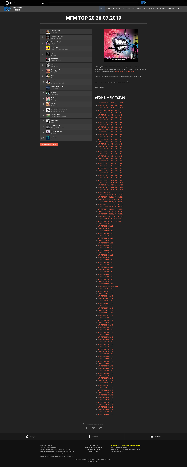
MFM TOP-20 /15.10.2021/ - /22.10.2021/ (110, 127)
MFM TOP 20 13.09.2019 (105, 322)
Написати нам (93, 445)
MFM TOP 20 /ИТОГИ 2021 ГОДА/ (108, 110)
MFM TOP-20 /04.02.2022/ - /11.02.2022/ (110, 103)
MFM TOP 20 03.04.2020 (105, 262)
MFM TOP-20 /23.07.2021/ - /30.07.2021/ (110, 141)
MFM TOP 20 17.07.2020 (105, 228)
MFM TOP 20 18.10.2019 (105, 310)
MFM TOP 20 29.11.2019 (105, 298)
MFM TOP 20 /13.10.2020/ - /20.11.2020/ (110, 192)
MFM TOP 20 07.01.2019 (105, 378)
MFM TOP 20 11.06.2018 (105, 400)
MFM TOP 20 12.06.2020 (105, 240)
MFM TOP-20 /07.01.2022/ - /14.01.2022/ (110, 108)
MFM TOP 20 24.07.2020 (105, 226)
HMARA (97, 462)
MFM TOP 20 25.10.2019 (105, 308)
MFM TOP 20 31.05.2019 (105, 347)
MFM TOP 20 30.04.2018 (105, 407)
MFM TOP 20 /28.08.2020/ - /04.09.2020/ (110, 214)
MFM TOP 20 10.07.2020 (105, 231)
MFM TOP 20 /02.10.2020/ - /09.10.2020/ (110, 202)
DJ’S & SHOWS (136, 9)
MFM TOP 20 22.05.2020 (105, 248)
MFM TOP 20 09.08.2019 (105, 327)
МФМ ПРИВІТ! (161, 9)
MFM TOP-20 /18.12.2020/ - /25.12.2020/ (110, 182)
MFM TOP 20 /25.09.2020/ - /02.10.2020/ (110, 204)
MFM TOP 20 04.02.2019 (105, 375)
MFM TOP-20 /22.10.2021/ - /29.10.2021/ (110, 125)
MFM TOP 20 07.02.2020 (105, 277)
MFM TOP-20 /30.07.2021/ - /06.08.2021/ (110, 139)
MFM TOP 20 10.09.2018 (105, 390)
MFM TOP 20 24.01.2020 (105, 281)
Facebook (95, 436)
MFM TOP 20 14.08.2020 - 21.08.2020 (109, 219)
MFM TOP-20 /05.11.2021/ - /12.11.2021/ (110, 120)
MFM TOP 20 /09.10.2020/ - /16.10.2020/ (110, 199)
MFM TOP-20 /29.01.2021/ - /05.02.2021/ (110, 175)
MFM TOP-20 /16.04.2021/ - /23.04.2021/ (110, 153)
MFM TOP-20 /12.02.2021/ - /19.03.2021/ (110, 166)
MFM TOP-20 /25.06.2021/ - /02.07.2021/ (110, 146)
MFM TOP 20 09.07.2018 (105, 395)
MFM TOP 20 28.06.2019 (105, 339)
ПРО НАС (171, 9)
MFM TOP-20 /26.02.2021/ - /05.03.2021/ (110, 168)
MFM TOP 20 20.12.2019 (105, 291)
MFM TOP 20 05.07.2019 (105, 337)
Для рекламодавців (93, 449)
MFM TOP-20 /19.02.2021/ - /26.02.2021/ (110, 170)
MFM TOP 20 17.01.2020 (105, 284)
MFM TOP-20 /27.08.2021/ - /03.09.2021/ (110, 134)
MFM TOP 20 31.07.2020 (105, 223)
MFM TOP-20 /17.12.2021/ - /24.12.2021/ (110, 112)
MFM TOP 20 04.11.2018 (105, 385)
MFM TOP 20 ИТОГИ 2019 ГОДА (108, 286)
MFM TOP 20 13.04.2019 (105, 359)
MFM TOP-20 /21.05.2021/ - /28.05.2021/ (110, 149)
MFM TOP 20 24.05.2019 (105, 349)
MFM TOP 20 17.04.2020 (105, 257)
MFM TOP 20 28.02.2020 (105, 272)
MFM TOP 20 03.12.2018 (105, 383)
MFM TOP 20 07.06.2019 (105, 344)
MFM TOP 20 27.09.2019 (105, 318)
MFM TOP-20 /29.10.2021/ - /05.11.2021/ (110, 122)
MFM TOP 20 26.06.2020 (105, 235)
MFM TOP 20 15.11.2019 (105, 303)
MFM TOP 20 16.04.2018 (105, 409)
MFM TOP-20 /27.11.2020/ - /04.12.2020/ (110, 187)
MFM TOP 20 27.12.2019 (105, 289)
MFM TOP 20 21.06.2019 (105, 342)
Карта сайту (93, 452)
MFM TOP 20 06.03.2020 (105, 269)
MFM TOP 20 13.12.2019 (105, 293)
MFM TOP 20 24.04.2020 (105, 255)
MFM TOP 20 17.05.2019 (105, 351)
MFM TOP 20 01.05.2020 (105, 252)
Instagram (158, 436)
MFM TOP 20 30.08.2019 (105, 325)
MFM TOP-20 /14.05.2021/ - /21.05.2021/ (110, 151)
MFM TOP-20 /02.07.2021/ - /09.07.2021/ (110, 144)
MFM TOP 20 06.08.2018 (105, 392)
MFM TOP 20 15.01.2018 (105, 414)
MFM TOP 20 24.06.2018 (105, 397)
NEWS (128, 9)
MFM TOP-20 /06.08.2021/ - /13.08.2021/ (110, 137)
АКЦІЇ (102, 9)
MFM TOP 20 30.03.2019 (105, 363)
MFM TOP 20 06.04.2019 (105, 361)
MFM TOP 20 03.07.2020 (105, 233)
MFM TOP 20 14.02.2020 (105, 274)
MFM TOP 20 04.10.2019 (105, 315)
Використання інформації (93, 447)
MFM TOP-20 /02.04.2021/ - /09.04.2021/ (110, 158)
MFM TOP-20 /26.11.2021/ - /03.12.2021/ (110, 117)
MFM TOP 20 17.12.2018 (105, 380)
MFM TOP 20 (110, 9)
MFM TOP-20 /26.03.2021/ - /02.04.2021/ (110, 161)
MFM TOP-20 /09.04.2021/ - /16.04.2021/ (110, 156)
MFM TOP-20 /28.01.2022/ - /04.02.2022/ (110, 105)
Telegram (33, 437)
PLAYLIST (152, 9)
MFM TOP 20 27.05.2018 (105, 402)
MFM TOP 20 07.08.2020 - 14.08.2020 (109, 221)
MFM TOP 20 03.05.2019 (105, 354)
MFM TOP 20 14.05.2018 (105, 404)
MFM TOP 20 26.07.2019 (105, 332)
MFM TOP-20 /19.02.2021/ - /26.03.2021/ (110, 163)
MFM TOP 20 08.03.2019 (105, 371)
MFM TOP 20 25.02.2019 (105, 373)
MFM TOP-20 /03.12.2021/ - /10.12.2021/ (110, 115)
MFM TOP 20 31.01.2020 (105, 279)
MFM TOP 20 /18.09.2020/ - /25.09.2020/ (110, 207)
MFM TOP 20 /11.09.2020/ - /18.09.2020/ (110, 209)
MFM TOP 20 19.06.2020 (105, 238)
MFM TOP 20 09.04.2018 (105, 412)
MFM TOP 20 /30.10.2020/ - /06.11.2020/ (110, 194)
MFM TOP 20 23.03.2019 (105, 366)
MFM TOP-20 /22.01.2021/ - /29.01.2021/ (110, 178)
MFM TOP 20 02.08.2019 (105, 330)
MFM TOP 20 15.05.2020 (105, 250)
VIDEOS (145, 9)
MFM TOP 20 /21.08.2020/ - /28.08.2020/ (110, 216)
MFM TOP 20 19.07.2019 (105, 334)
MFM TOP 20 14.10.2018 (105, 387)
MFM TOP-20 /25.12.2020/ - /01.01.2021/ (110, 180)
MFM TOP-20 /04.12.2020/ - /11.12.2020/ (110, 185)
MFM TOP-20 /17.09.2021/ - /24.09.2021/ (110, 132)
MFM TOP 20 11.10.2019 (105, 313)
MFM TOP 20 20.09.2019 (105, 320)
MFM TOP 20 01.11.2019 (105, 305)
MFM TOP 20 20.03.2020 (105, 267)
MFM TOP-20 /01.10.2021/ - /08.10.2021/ (110, 129)
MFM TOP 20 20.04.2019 (105, 356)
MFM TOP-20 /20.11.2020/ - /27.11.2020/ (110, 190)
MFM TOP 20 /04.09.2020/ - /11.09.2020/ (110, 211)
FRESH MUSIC (120, 9)
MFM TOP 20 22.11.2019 (105, 301)
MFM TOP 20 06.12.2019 (105, 296)
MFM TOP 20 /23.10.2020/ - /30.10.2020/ (110, 197)
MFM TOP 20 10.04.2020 (105, 260)
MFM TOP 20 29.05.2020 (105, 245)
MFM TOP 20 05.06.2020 (105, 243)
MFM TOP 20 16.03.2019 (105, 368)
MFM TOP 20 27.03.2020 (105, 264)
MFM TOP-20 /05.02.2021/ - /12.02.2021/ (110, 173)
